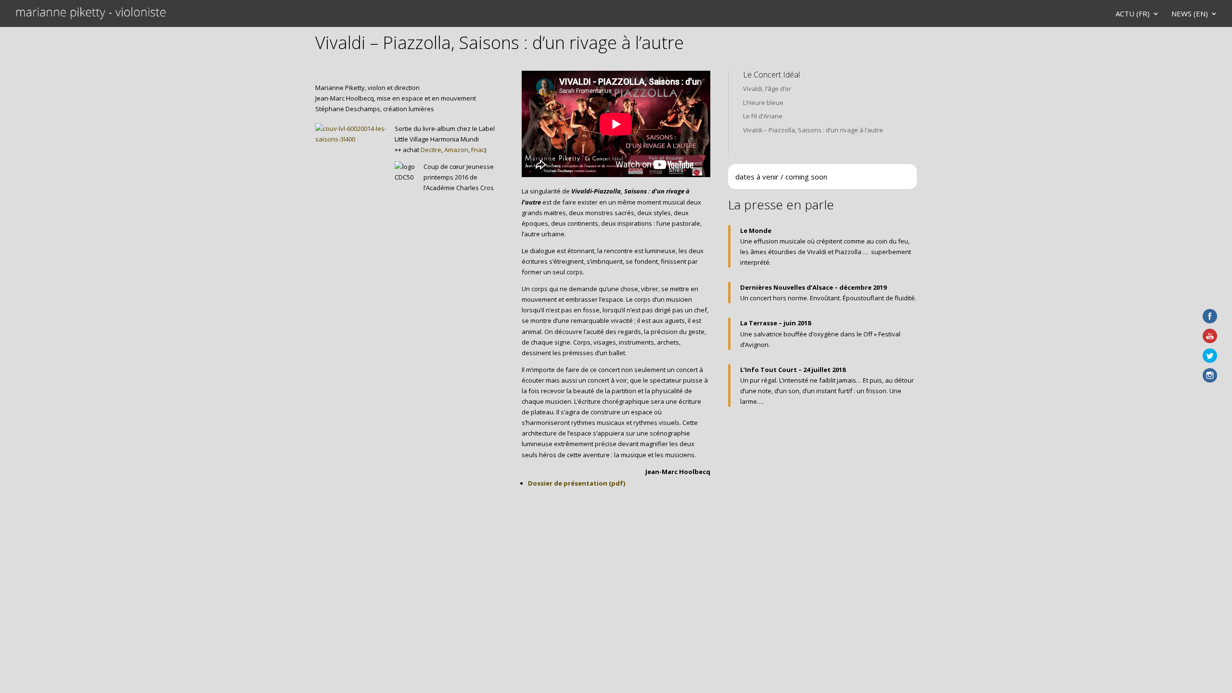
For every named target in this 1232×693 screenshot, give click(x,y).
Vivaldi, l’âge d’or (767, 88)
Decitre (431, 149)
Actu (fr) (1133, 14)
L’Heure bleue (763, 102)
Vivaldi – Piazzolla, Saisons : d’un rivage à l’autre (813, 130)
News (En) (1189, 14)
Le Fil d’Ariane (763, 116)
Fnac (478, 149)
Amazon (456, 149)
